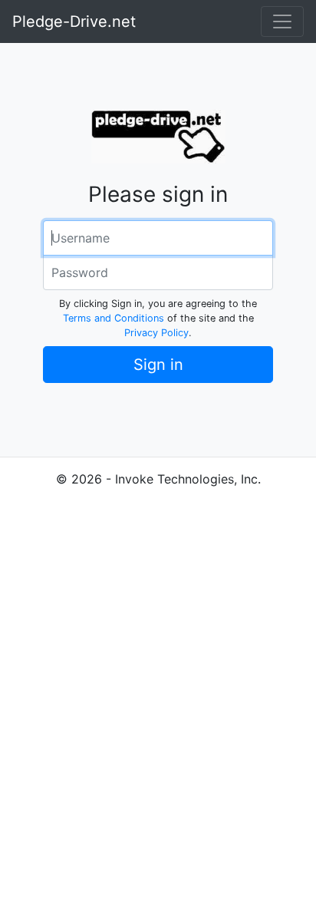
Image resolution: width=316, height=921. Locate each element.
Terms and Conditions (113, 318)
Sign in (158, 364)
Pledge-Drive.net (74, 21)
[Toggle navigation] (282, 21)
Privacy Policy (156, 332)
